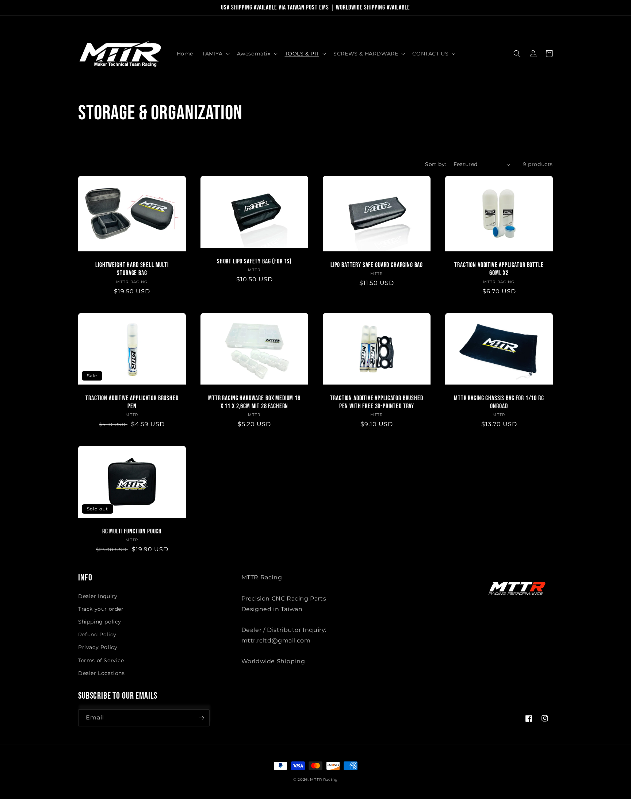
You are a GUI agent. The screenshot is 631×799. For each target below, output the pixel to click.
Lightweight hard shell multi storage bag (132, 269)
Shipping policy (99, 621)
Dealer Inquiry (97, 596)
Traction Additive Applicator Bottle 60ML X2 (498, 269)
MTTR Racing (324, 779)
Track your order (101, 609)
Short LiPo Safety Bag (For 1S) (254, 261)
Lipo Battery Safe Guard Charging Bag (376, 265)
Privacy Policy (97, 647)
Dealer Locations (101, 673)
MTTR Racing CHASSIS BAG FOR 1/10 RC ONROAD (499, 402)
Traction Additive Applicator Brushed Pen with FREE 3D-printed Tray (376, 402)
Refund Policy (97, 634)
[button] (215, 53)
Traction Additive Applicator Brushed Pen (131, 402)
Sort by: (435, 164)
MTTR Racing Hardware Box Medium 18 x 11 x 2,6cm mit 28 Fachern (254, 402)
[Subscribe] (201, 717)
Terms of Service (101, 660)
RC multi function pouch (132, 531)
